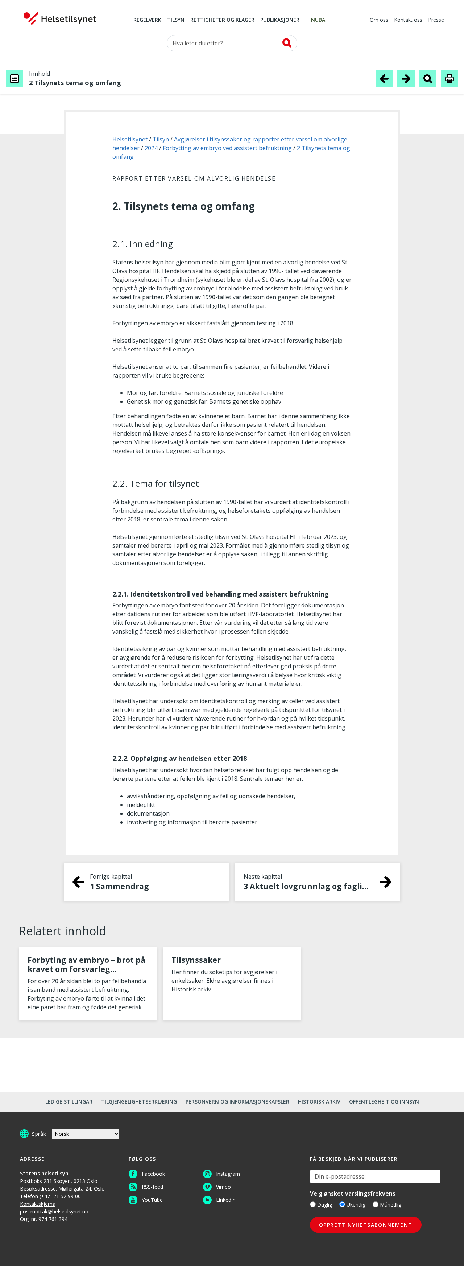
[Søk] (286, 43)
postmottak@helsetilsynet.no (54, 1211)
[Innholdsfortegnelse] (14, 78)
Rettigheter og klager (222, 20)
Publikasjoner (279, 20)
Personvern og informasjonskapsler (237, 1101)
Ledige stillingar (68, 1101)
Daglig (324, 1204)
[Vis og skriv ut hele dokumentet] (449, 78)
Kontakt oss (408, 20)
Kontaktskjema (37, 1203)
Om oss (379, 20)
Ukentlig (356, 1204)
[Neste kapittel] (406, 78)
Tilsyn (176, 20)
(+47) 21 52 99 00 (60, 1196)
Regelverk (147, 20)
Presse (436, 20)
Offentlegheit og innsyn (384, 1101)
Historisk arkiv (319, 1101)
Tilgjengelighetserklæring (139, 1101)
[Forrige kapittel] (384, 78)
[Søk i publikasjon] (427, 78)
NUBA (318, 20)
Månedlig (390, 1204)
